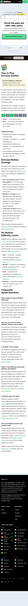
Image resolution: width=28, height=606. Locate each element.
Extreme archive (9, 229)
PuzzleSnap (20, 566)
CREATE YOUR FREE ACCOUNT (14, 36)
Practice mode (5, 227)
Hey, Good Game (9, 482)
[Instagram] (5, 582)
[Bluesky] (2, 582)
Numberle (6, 566)
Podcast (17, 510)
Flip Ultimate (20, 533)
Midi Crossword (8, 536)
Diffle (5, 553)
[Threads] (8, 582)
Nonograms (22, 549)
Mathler (6, 563)
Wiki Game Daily (21, 563)
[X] (12, 582)
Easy (6, 12)
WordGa (6, 550)
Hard (15, 12)
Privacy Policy (21, 578)
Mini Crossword (8, 533)
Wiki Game (20, 560)
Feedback (4, 513)
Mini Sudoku (20, 536)
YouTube (17, 513)
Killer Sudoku (21, 539)
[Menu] (1, 1)
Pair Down (6, 546)
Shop (16, 519)
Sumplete (6, 560)
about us (10, 495)
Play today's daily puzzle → (14, 50)
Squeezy (6, 543)
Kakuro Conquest (8, 569)
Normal (11, 12)
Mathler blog (5, 449)
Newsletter (18, 516)
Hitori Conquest (21, 546)
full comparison (6, 391)
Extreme (20, 12)
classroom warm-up (8, 418)
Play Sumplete (18, 58)
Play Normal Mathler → (11, 269)
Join (24, 1)
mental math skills (20, 435)
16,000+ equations (7, 242)
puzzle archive (15, 251)
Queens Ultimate (22, 530)
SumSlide (6, 572)
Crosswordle (7, 530)
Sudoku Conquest (22, 542)
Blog (2, 510)
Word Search (8, 540)
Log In (20, 1)
